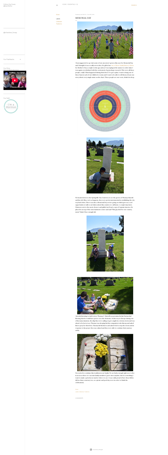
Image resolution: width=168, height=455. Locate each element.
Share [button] (58, 14)
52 (77, 4)
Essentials (72, 4)
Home (64, 4)
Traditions (59, 24)
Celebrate (59, 21)
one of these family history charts (122, 65)
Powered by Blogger (98, 449)
